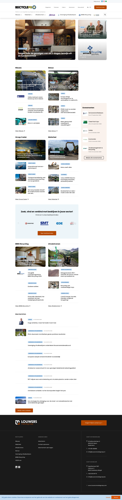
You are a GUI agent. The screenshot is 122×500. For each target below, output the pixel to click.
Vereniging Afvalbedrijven (68, 14)
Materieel (28, 14)
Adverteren (72, 7)
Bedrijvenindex (100, 7)
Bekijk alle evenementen (94, 158)
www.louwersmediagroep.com (97, 485)
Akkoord (116, 497)
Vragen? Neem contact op (93, 423)
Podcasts (56, 7)
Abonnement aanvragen (45, 447)
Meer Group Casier (21, 199)
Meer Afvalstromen (54, 306)
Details (108, 497)
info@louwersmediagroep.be (97, 477)
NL (88, 7)
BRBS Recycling (86, 14)
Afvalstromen (39, 14)
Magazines (48, 7)
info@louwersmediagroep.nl (96, 452)
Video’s (64, 7)
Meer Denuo (52, 131)
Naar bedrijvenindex (47, 233)
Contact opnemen (43, 444)
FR (90, 7)
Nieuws (17, 14)
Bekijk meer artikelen (24, 410)
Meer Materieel (53, 199)
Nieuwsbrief (81, 7)
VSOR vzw (18, 460)
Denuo (17, 451)
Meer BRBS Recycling (22, 306)
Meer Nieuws (19, 131)
